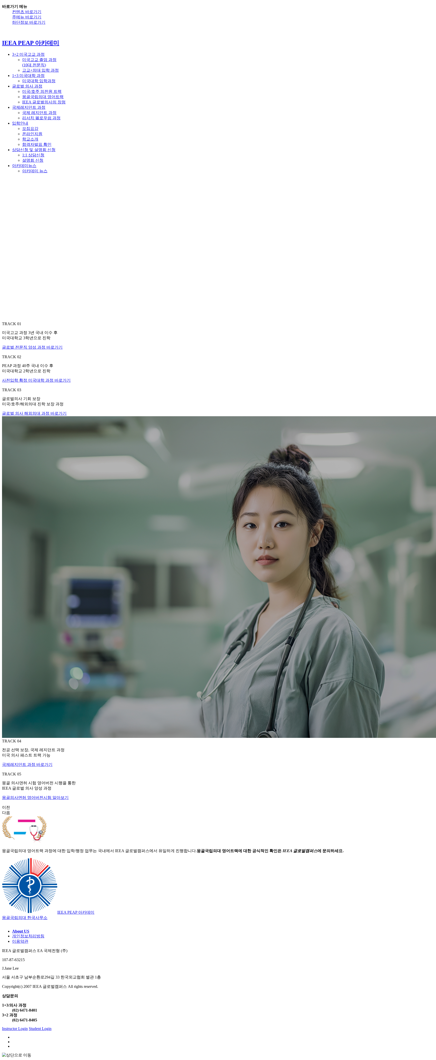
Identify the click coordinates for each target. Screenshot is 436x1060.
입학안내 (20, 123)
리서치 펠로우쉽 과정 (41, 118)
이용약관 (20, 941)
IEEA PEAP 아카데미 (40, 159)
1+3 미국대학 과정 (28, 75)
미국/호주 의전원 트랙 (42, 91)
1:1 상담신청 (33, 273)
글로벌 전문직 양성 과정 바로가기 (32, 347)
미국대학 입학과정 (39, 81)
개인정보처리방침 (28, 936)
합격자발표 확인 (36, 144)
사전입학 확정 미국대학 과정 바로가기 (36, 380)
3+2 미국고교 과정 (28, 54)
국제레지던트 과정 (28, 107)
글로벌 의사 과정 (27, 86)
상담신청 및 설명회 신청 (34, 150)
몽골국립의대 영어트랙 (43, 97)
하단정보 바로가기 (28, 22)
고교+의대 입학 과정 (40, 70)
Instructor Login (15, 1028)
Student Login (40, 1028)
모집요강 (30, 128)
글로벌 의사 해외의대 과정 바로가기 (34, 413)
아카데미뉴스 (24, 284)
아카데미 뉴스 (34, 289)
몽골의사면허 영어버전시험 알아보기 (35, 797)
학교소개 (30, 139)
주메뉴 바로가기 (26, 17)
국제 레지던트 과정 (39, 112)
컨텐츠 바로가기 (26, 12)
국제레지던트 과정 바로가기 (27, 764)
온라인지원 (32, 134)
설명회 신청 (32, 279)
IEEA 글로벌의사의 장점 (44, 102)
